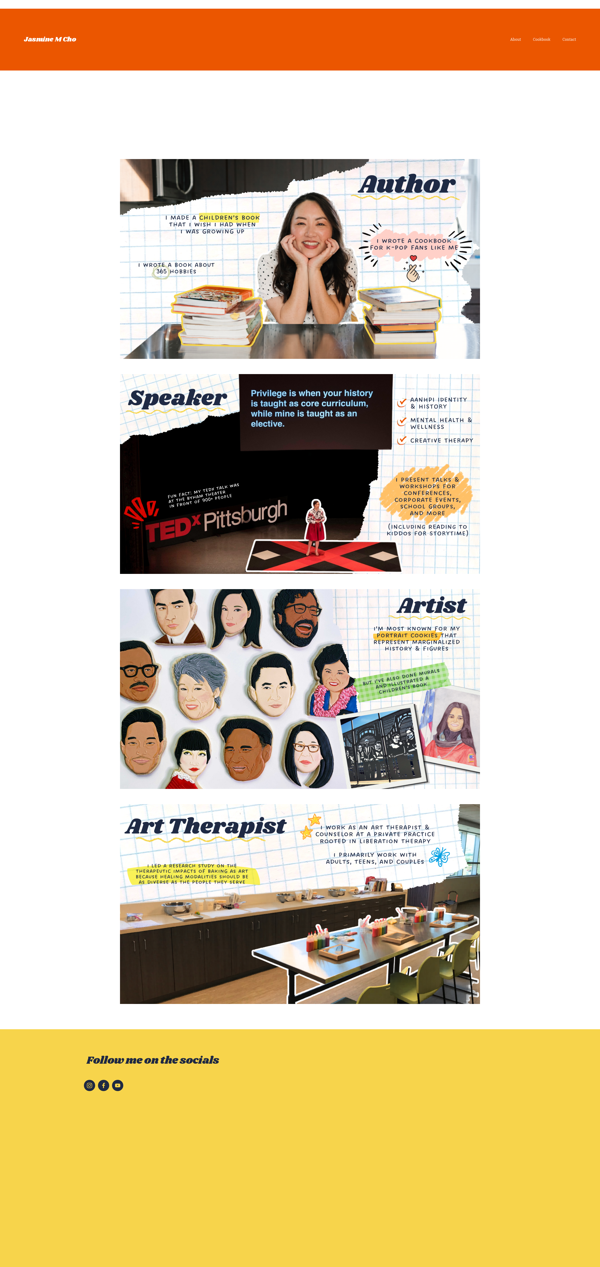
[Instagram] (89, 1085)
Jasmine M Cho (50, 39)
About (515, 39)
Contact (569, 39)
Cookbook (541, 39)
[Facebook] (103, 1085)
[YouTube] (117, 1085)
